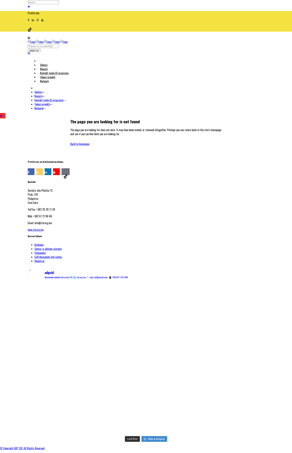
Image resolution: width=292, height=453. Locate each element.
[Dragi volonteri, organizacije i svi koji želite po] (225, 334)
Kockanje (39, 245)
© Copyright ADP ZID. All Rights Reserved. (22, 448)
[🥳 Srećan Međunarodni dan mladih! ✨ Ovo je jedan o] (66, 301)
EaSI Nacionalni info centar (48, 257)
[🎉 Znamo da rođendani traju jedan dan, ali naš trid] (225, 400)
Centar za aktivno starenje (48, 249)
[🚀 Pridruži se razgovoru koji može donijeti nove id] (146, 297)
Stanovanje (40, 253)
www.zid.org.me (36, 230)
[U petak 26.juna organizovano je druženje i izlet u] (66, 406)
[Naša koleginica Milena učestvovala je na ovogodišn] (146, 408)
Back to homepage (79, 144)
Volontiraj (39, 261)
